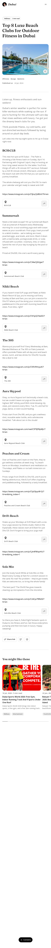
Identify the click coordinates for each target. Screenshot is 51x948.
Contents (27, 940)
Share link (11, 639)
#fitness (5, 79)
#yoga (13, 79)
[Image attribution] (45, 71)
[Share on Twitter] (20, 639)
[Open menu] (46, 4)
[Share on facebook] (27, 639)
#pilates (20, 79)
